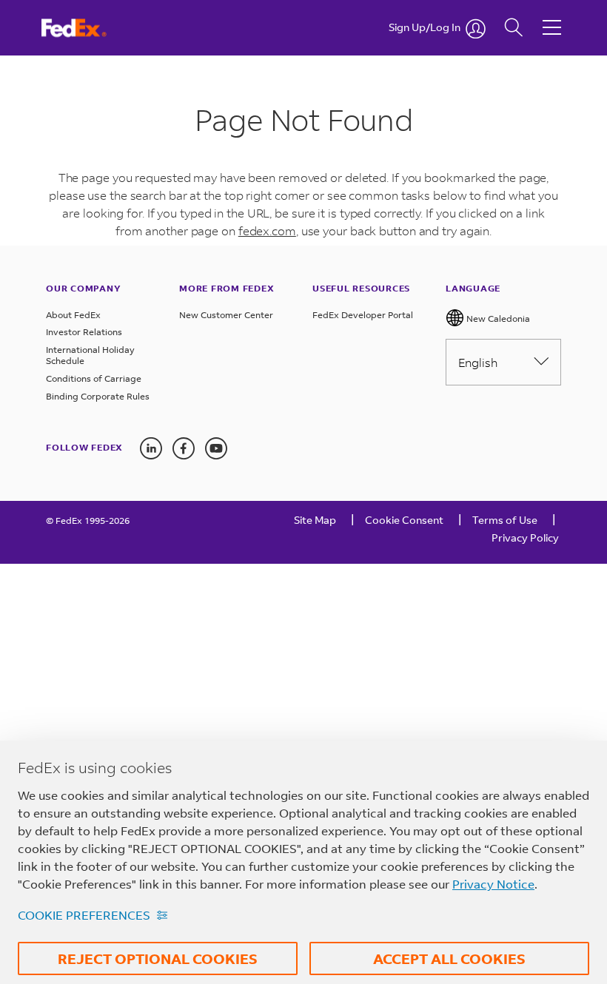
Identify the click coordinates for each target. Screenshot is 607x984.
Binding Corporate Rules (98, 396)
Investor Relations (84, 331)
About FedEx (73, 314)
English (477, 362)
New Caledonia (497, 318)
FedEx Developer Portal (362, 314)
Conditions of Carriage (93, 378)
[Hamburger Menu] (552, 16)
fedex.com (267, 230)
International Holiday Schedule (90, 355)
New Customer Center (226, 314)
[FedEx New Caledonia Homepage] (87, 27)
